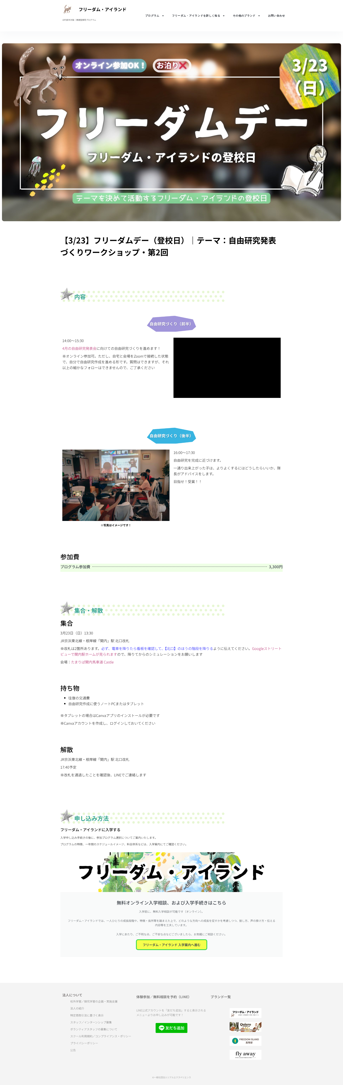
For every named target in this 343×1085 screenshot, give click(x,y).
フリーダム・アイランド (102, 9)
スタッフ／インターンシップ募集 (91, 1022)
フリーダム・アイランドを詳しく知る (196, 15)
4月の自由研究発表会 (79, 348)
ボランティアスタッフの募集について (93, 1029)
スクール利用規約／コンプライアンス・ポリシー (100, 1036)
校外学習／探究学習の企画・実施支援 (94, 1001)
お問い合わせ (276, 15)
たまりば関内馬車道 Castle (92, 661)
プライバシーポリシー (84, 1043)
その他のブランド (244, 15)
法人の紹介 (77, 1008)
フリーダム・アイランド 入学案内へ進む (171, 944)
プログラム (152, 15)
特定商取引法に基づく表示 (87, 1015)
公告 (73, 1050)
